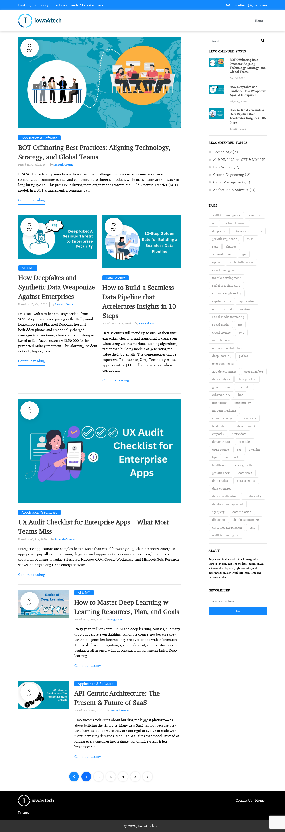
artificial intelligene (225, 535)
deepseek (218, 231)
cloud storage (221, 332)
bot (240, 395)
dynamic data (221, 441)
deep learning (221, 356)
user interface (253, 371)
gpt (244, 254)
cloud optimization (237, 309)
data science (241, 231)
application (247, 301)
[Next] (147, 776)
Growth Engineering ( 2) (232, 174)
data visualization (224, 496)
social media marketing (228, 317)
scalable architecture (226, 285)
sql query (218, 512)
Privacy (23, 812)
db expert (218, 519)
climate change (222, 418)
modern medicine (224, 410)
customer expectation (227, 527)
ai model (245, 441)
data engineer (221, 488)
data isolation (241, 512)
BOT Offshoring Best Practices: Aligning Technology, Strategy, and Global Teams (248, 66)
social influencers (241, 262)
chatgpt (231, 246)
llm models (248, 418)
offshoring (219, 402)
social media (220, 324)
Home (259, 21)
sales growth (243, 465)
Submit (238, 611)
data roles (245, 473)
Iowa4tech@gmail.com (249, 5)
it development (244, 426)
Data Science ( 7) (226, 167)
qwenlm (254, 449)
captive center (221, 301)
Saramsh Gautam (63, 164)
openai (217, 262)
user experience (223, 363)
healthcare (219, 465)
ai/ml (250, 239)
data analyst (220, 480)
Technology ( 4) (225, 152)
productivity (253, 496)
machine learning (234, 223)
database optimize (246, 519)
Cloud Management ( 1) (231, 182)
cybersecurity (221, 395)
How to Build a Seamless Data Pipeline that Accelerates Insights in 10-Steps (248, 116)
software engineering (226, 293)
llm (260, 231)
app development (224, 371)
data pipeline (247, 379)
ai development (223, 254)
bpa (214, 457)
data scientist (246, 480)
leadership (219, 426)
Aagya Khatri (146, 323)
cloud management (225, 270)
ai (213, 223)
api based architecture (227, 348)
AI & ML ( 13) (223, 159)
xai (239, 449)
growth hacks (221, 473)
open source (220, 449)
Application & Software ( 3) (234, 189)
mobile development (226, 278)
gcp (239, 324)
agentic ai (254, 215)
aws (241, 332)
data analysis (221, 379)
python (244, 356)
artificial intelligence (226, 215)
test (252, 527)
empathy (218, 434)
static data (239, 434)
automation (233, 457)
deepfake (244, 387)
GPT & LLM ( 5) (253, 159)
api (214, 309)
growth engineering (225, 239)
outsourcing (242, 402)
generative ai (221, 387)
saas (215, 246)
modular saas (221, 340)
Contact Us (244, 800)
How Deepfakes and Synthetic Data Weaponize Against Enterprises (56, 287)
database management (227, 504)
